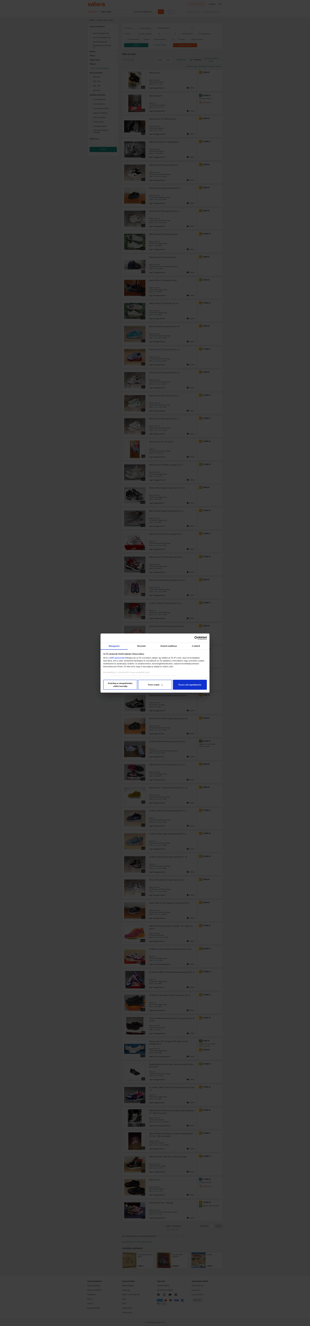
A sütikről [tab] (196, 646)
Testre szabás (153, 685)
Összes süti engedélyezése (189, 685)
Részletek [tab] (141, 646)
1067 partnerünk (117, 658)
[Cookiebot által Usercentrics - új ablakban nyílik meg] (196, 638)
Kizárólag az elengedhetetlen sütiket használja (120, 684)
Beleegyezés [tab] (114, 646)
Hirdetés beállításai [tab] (168, 646)
